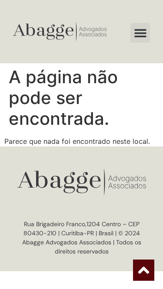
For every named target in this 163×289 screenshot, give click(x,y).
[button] (140, 32)
